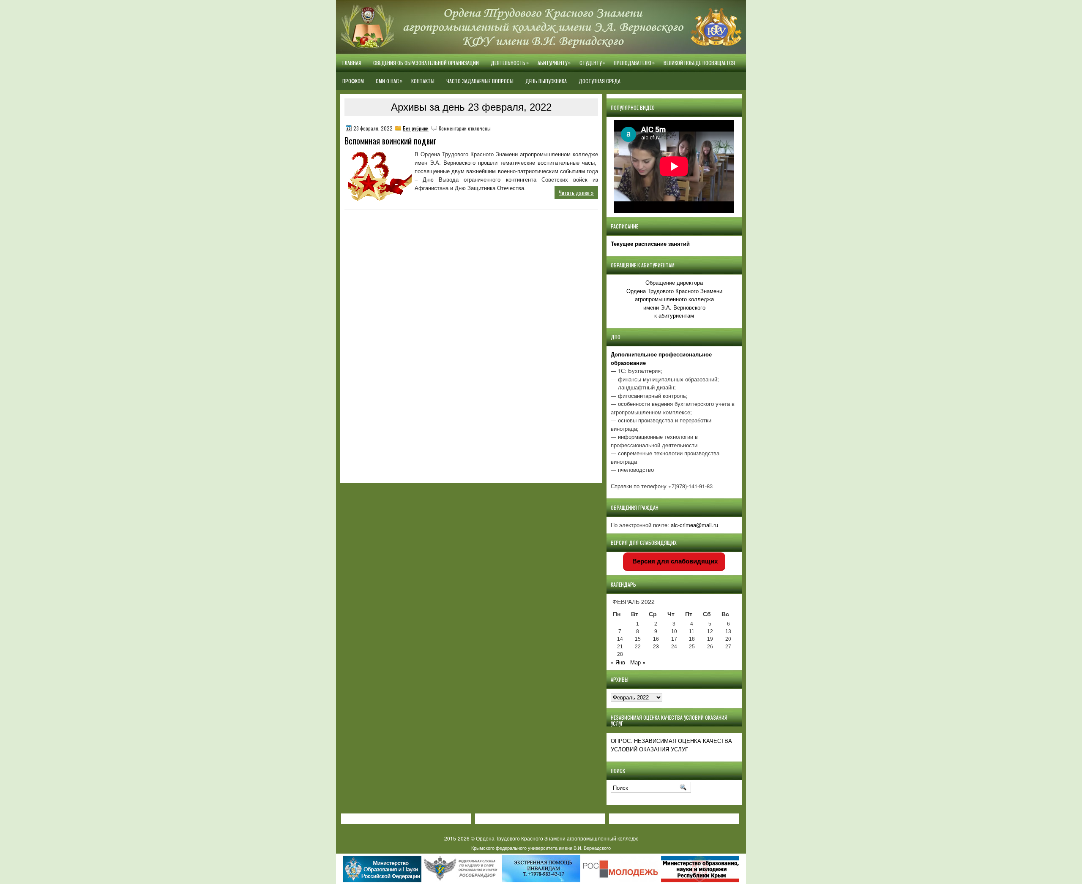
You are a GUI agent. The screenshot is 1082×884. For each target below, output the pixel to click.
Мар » (637, 662)
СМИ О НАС (389, 80)
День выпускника (546, 80)
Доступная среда (599, 80)
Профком (353, 80)
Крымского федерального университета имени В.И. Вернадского (541, 847)
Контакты (422, 80)
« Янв (618, 662)
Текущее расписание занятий (650, 243)
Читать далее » (576, 192)
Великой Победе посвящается (699, 62)
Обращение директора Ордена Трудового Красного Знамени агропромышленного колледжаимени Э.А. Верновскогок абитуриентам (674, 298)
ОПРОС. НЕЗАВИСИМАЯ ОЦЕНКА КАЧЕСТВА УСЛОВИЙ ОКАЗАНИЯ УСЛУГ (671, 745)
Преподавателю (634, 62)
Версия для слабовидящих (674, 561)
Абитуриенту (554, 62)
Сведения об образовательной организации (426, 62)
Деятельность (510, 62)
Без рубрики (416, 128)
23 (656, 647)
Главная (351, 62)
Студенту (592, 62)
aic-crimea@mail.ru (694, 525)
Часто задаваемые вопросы (480, 80)
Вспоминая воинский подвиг (390, 140)
